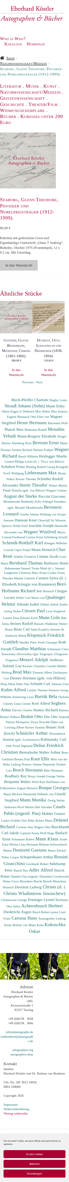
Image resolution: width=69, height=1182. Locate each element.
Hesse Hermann (32, 422)
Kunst (50, 86)
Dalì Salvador (43, 807)
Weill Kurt (39, 782)
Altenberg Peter (22, 443)
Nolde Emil (20, 526)
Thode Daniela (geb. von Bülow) (24, 490)
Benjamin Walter (18, 781)
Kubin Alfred (14, 689)
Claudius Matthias (29, 648)
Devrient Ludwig (29, 887)
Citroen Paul (34, 610)
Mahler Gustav (53, 813)
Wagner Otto (42, 827)
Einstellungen (34, 1173)
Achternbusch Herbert (42, 905)
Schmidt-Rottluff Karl (23, 542)
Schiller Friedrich (25, 556)
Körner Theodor (26, 479)
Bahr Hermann (53, 770)
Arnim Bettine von (16, 925)
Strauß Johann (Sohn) (25, 405)
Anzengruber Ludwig (52, 918)
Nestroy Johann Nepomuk (39, 764)
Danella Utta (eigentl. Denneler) (32, 876)
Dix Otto (51, 716)
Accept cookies (34, 1154)
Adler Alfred (41, 870)
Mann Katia (36, 925)
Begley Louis (58, 400)
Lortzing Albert (14, 727)
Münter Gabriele (25, 578)
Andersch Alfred (16, 635)
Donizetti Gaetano (30, 850)
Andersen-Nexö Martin (19, 807)
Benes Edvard (57, 850)
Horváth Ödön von (51, 722)
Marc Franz (40, 573)
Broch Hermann (28, 770)
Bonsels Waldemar (46, 624)
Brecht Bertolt (43, 881)
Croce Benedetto (22, 881)
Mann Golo (50, 617)
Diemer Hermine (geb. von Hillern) (37, 678)
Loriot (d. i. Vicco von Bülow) (44, 461)
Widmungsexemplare (22, 110)
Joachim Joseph (41, 525)
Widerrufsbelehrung (16, 1109)
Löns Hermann (29, 844)
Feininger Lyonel (42, 899)
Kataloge (13, 43)
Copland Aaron (30, 833)
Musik (32, 86)
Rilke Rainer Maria (40, 820)
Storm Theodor (34, 485)
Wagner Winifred (40, 531)
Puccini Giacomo (51, 496)
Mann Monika (33, 799)
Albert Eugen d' (11, 411)
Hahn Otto (23, 684)
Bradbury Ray (16, 776)
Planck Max (15, 429)
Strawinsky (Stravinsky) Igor (20, 654)
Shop (10, 58)
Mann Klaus (47, 838)
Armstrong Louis (23, 697)
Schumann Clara (57, 649)
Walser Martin (58, 485)
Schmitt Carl (40, 684)
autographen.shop (21, 1054)
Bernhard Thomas (26, 562)
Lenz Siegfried (55, 611)
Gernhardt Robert (38, 864)
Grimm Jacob (48, 556)
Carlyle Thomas (37, 690)
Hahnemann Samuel (18, 568)
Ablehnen (34, 1164)
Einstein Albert (43, 672)
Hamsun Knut (26, 520)
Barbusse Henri (56, 563)
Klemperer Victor (27, 722)
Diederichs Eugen (17, 912)
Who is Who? (13, 38)
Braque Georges (54, 787)
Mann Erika (55, 406)
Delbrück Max (32, 411)
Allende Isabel (28, 604)
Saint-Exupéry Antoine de (47, 629)
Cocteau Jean (25, 827)
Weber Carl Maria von (30, 598)
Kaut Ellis (41, 758)
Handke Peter (28, 642)
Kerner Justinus (35, 727)
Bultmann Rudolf (36, 429)
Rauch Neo (21, 870)
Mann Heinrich (43, 549)
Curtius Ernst (35, 537)
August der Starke (21, 496)
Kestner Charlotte (34, 666)
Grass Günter (23, 703)
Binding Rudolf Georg (41, 467)
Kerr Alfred (41, 703)
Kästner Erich (29, 618)
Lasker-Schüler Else (14, 820)
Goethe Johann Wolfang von (38, 514)
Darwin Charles (22, 710)
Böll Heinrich (45, 591)
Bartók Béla (46, 696)
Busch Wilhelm (28, 456)
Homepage (36, 43)
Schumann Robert (23, 839)
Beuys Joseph (37, 776)
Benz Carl (22, 629)
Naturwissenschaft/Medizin (23, 63)
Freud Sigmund (23, 746)
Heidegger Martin (53, 456)
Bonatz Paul (22, 759)
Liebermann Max (41, 472)
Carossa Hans (25, 918)
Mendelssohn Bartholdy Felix (22, 501)
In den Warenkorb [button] (16, 372)
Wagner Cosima (56, 490)
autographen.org (22, 1050)
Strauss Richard (46, 710)
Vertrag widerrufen (16, 1113)
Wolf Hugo (47, 833)
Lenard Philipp (15, 461)
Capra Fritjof (22, 550)
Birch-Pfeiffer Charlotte (31, 400)
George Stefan (55, 776)
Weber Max (50, 411)
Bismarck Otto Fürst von (33, 416)
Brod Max (23, 672)
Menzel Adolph (34, 659)
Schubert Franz (13, 466)
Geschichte (12, 104)
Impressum (11, 1104)
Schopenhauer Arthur (37, 857)
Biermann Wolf (58, 423)
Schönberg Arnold (55, 537)
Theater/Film (43, 104)
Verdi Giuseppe (48, 642)
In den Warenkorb (18, 265)
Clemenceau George (14, 900)
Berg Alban (8, 684)
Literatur (10, 86)
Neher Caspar (10, 857)
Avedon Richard (22, 450)
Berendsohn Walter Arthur (40, 752)
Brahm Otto (32, 716)
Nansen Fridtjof (43, 450)
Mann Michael (13, 794)
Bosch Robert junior (45, 912)
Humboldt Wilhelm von (38, 794)
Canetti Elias (11, 618)
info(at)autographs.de (19, 1032)
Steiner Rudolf (22, 623)
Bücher (8, 116)
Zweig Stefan (56, 800)
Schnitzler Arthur (32, 733)
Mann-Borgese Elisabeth (37, 436)
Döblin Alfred (49, 604)
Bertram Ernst (46, 442)
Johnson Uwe (60, 684)
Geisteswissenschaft (22, 98)
